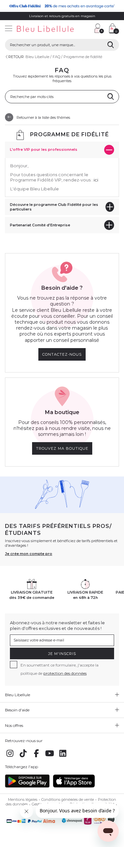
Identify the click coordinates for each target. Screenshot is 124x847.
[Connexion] (99, 28)
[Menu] (8, 29)
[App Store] (74, 786)
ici (96, 179)
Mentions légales (22, 799)
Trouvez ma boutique (62, 448)
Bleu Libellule (37, 56)
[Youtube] (50, 757)
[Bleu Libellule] (44, 29)
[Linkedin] (63, 757)
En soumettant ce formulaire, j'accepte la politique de (60, 669)
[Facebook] (36, 757)
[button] (86, 29)
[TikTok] (23, 757)
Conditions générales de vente (67, 799)
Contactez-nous (62, 354)
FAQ (56, 56)
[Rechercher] (110, 45)
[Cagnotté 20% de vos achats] (62, 6)
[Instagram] (10, 757)
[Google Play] (27, 786)
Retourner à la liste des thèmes (43, 117)
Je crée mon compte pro (28, 553)
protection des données (65, 673)
